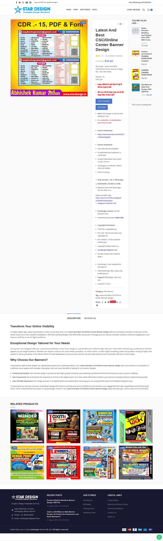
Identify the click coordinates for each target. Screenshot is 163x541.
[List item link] (27, 515)
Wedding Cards (89, 512)
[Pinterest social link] (30, 2)
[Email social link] (108, 302)
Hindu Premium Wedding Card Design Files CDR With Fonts (146, 34)
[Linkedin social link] (117, 302)
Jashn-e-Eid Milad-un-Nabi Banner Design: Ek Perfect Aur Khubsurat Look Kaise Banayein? (63, 514)
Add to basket (104, 101)
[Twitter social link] (19, 2)
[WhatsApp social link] (120, 302)
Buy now (101, 107)
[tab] (74, 317)
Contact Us (112, 512)
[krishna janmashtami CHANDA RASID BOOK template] (136, 58)
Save (113, 302)
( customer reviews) (114, 56)
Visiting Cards (88, 508)
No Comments (64, 506)
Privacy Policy (113, 500)
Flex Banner (108, 291)
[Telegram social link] (97, 305)
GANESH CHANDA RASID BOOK (146, 72)
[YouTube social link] (27, 2)
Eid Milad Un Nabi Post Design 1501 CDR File (146, 88)
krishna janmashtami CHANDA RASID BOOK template (146, 56)
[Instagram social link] (23, 2)
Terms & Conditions (115, 508)
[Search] (143, 9)
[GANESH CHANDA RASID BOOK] (136, 74)
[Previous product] (118, 24)
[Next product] (123, 24)
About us (111, 517)
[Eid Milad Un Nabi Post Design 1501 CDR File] (136, 90)
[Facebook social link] (16, 2)
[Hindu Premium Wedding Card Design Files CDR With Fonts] (136, 37)
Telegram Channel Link (107, 203)
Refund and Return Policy (118, 504)
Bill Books (87, 504)
